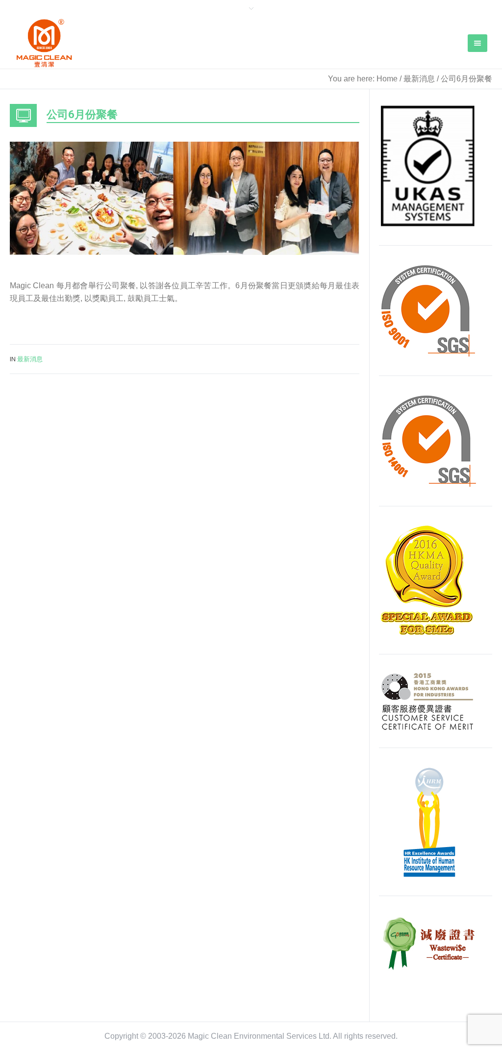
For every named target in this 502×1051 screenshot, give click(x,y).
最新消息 (419, 79)
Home (387, 79)
